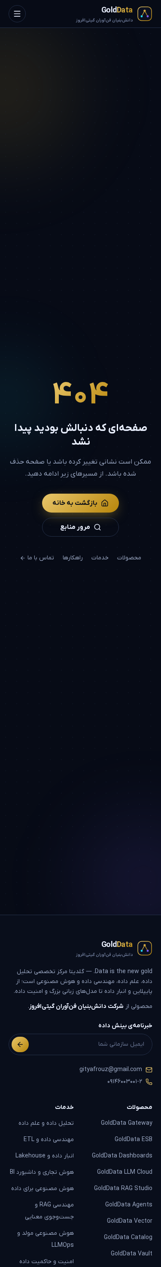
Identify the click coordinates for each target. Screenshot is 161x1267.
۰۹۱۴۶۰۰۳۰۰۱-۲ (124, 1082)
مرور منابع (75, 527)
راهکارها (73, 558)
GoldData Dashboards (122, 1156)
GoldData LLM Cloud (124, 1172)
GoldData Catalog (128, 1237)
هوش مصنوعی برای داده (42, 1189)
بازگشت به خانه (74, 503)
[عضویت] (20, 1044)
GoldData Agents (128, 1205)
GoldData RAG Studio (123, 1189)
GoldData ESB (133, 1140)
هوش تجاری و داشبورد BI (42, 1172)
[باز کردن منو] (17, 13)
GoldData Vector (129, 1221)
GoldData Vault (131, 1254)
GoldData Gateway (126, 1123)
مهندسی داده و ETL (49, 1140)
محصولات (129, 558)
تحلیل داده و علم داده (46, 1123)
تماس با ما (40, 558)
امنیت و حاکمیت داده (46, 1262)
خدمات (100, 558)
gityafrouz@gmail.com (110, 1070)
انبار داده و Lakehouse (44, 1156)
